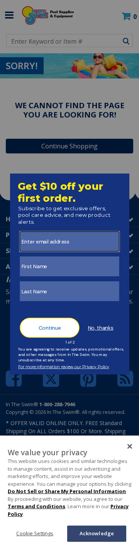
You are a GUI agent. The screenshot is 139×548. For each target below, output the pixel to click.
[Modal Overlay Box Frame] (69, 274)
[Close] (129, 446)
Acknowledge (97, 533)
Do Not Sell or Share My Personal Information (67, 491)
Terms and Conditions (36, 506)
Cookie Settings (34, 533)
